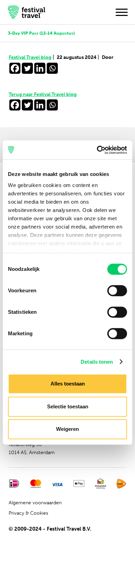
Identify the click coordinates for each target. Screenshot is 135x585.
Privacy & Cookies (28, 513)
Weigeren (67, 429)
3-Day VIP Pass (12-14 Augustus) (41, 33)
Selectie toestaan (67, 406)
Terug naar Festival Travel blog (42, 94)
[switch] (117, 290)
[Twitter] (27, 68)
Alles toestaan (68, 384)
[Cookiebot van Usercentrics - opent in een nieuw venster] (97, 149)
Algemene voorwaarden (35, 503)
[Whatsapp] (52, 68)
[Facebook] (14, 68)
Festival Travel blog (31, 57)
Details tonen (97, 362)
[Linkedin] (39, 68)
